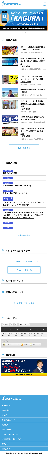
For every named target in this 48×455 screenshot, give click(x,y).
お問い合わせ (6, 429)
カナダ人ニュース (35, 84)
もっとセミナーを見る (24, 261)
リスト (7, 325)
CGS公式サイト (7, 449)
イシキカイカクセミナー (12, 344)
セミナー (26, 344)
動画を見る (6, 405)
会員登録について (8, 420)
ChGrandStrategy (35, 52)
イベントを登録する (24, 270)
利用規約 (5, 425)
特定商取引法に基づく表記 (11, 439)
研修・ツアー (36, 344)
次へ (26, 325)
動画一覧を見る (24, 148)
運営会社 (5, 444)
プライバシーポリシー (10, 434)
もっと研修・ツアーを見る (24, 303)
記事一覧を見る (24, 235)
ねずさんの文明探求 (36, 139)
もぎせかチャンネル (36, 95)
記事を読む (6, 410)
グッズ (4, 415)
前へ (22, 325)
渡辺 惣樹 (32, 112)
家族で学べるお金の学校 (37, 122)
